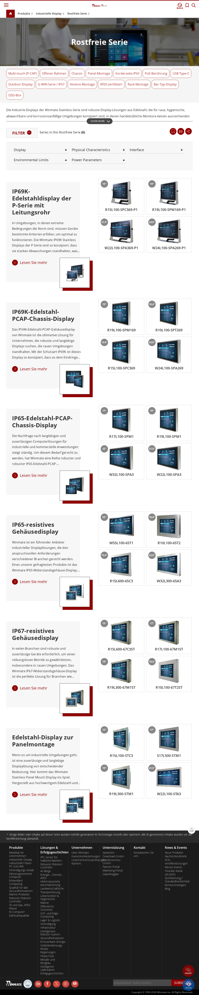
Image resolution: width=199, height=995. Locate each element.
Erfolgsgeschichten (51, 973)
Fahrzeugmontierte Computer (20, 875)
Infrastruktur (48, 927)
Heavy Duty (47, 956)
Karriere (76, 863)
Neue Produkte (174, 852)
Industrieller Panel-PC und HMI (20, 864)
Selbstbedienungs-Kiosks (51, 947)
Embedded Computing (15, 882)
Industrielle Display (49, 13)
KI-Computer (17, 912)
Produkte (24, 13)
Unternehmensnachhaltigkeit (84, 860)
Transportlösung (50, 892)
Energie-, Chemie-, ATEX (51, 876)
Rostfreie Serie (77, 13)
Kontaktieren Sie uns (144, 854)
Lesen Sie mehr (33, 262)
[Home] (10, 14)
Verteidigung (48, 924)
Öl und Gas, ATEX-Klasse (20, 906)
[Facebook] (47, 984)
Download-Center (113, 856)
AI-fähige (45, 871)
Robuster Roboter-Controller (20, 899)
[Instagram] (65, 984)
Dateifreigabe (111, 874)
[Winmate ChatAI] (188, 984)
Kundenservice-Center (112, 861)
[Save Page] (173, 131)
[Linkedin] (38, 984)
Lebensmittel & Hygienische (49, 897)
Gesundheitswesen (52, 938)
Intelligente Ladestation (47, 968)
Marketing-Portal (113, 870)
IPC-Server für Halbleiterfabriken (51, 859)
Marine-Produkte (19, 894)
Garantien (108, 852)
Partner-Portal (111, 867)
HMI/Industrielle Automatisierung (50, 883)
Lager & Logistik (50, 920)
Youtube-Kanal (173, 871)
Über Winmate (80, 852)
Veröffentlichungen (176, 863)
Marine (44, 902)
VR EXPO (170, 874)
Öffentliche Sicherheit (47, 908)
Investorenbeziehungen (84, 856)
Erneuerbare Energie (52, 942)
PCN (167, 860)
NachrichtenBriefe (176, 856)
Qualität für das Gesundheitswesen (21, 889)
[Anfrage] (181, 131)
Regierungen (48, 952)
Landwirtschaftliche (52, 888)
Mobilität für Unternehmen (17, 854)
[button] (188, 971)
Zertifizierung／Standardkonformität (177, 879)
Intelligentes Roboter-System (50, 933)
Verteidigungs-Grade (21, 870)
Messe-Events (173, 867)
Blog (167, 889)
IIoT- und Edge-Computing (49, 915)
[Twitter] (56, 984)
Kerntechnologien (175, 885)
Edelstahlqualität (19, 915)
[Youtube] (74, 984)
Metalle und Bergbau (47, 961)
